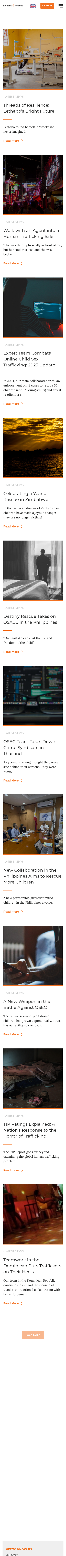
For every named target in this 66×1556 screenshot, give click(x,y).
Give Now (47, 5)
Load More (33, 1335)
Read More (11, 263)
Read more (11, 140)
